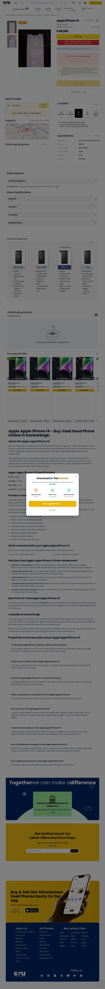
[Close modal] (76, 476)
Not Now (52, 510)
